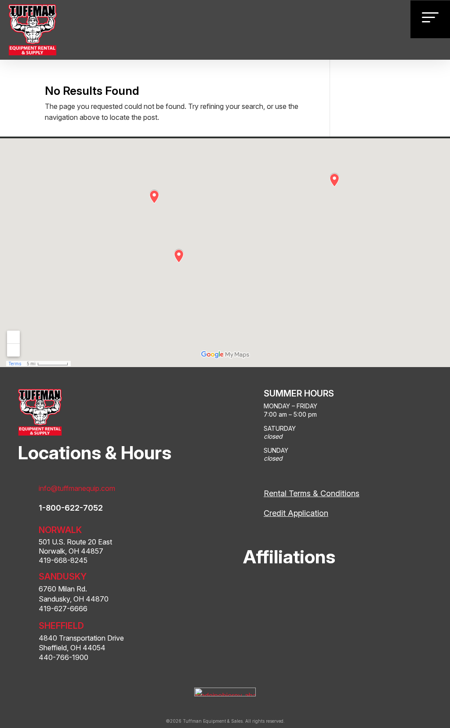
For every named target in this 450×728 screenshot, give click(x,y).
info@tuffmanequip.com (77, 488)
